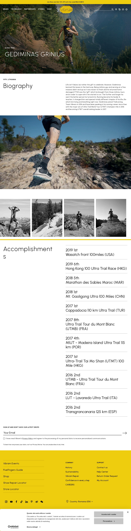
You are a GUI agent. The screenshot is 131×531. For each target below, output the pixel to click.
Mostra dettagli (32, 527)
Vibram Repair (72, 476)
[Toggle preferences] (126, 9)
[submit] (125, 433)
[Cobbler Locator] (119, 9)
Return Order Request (107, 476)
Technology (16, 9)
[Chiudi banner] (128, 512)
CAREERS (70, 484)
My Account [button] (103, 480)
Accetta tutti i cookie (108, 514)
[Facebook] (16, 501)
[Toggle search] (112, 9)
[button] (79, 501)
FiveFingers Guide (13, 469)
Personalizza (107, 521)
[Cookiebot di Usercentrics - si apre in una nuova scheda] (13, 527)
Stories (41, 9)
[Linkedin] (26, 501)
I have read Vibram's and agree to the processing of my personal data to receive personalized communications (56, 438)
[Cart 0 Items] (123, 9)
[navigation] (27, 9)
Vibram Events (11, 463)
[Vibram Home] (66, 9)
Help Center (102, 472)
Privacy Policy (27, 438)
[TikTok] (21, 501)
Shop (49, 9)
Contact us (102, 467)
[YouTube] (11, 501)
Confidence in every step (78, 480)
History (69, 467)
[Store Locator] (116, 9)
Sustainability (72, 472)
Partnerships (30, 9)
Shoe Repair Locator (14, 482)
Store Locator (11, 489)
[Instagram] (6, 501)
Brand (5, 9)
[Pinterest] (31, 501)
